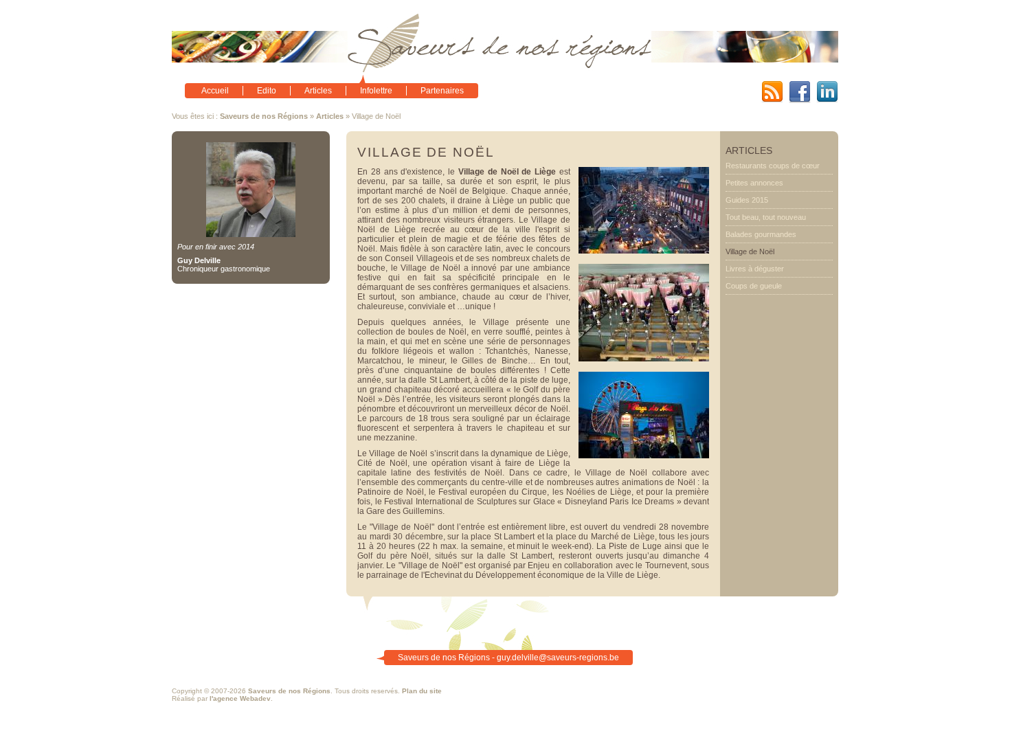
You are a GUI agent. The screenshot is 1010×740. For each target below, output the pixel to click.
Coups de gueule (754, 286)
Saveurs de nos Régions (264, 116)
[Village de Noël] (644, 251)
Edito (266, 91)
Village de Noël (750, 251)
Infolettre (376, 91)
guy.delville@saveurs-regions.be (558, 657)
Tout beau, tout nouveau (766, 217)
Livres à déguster (755, 269)
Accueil (215, 91)
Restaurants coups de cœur (773, 165)
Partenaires (442, 91)
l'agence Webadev (240, 698)
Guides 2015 (747, 200)
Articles (318, 91)
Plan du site (422, 691)
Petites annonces (754, 183)
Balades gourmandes (761, 234)
